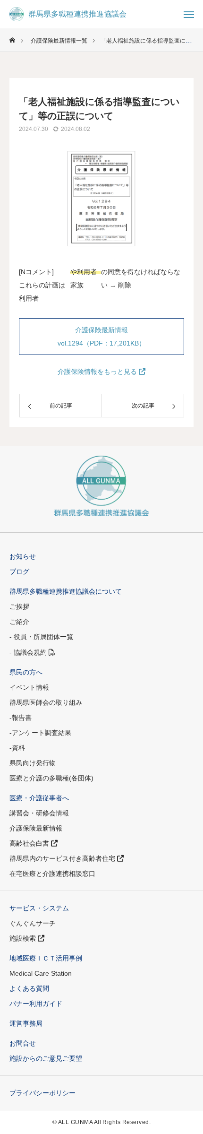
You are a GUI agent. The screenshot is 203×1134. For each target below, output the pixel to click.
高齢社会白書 (30, 843)
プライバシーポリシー (42, 1093)
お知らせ (22, 556)
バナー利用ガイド (35, 1003)
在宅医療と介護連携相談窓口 (52, 873)
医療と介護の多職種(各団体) (51, 778)
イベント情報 (29, 687)
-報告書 (20, 717)
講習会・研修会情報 (39, 813)
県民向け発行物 (32, 763)
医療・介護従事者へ (39, 798)
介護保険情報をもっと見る (98, 371)
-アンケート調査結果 (40, 732)
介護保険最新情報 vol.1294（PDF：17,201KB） (101, 336)
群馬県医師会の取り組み (45, 702)
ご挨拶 (19, 606)
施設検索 (23, 938)
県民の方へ (25, 672)
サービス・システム (39, 908)
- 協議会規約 (29, 652)
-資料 (17, 748)
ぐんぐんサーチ (32, 923)
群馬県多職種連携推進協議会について (65, 591)
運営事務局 (25, 1023)
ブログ (19, 571)
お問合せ (22, 1043)
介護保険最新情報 (35, 828)
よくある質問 (29, 988)
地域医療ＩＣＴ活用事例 (45, 958)
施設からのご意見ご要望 (45, 1058)
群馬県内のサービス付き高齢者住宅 (63, 858)
